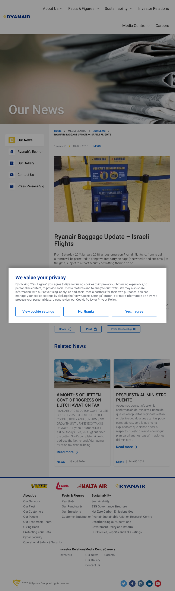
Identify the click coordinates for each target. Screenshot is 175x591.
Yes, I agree (134, 311)
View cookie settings (38, 311)
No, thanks (86, 311)
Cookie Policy (85, 299)
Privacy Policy (107, 299)
